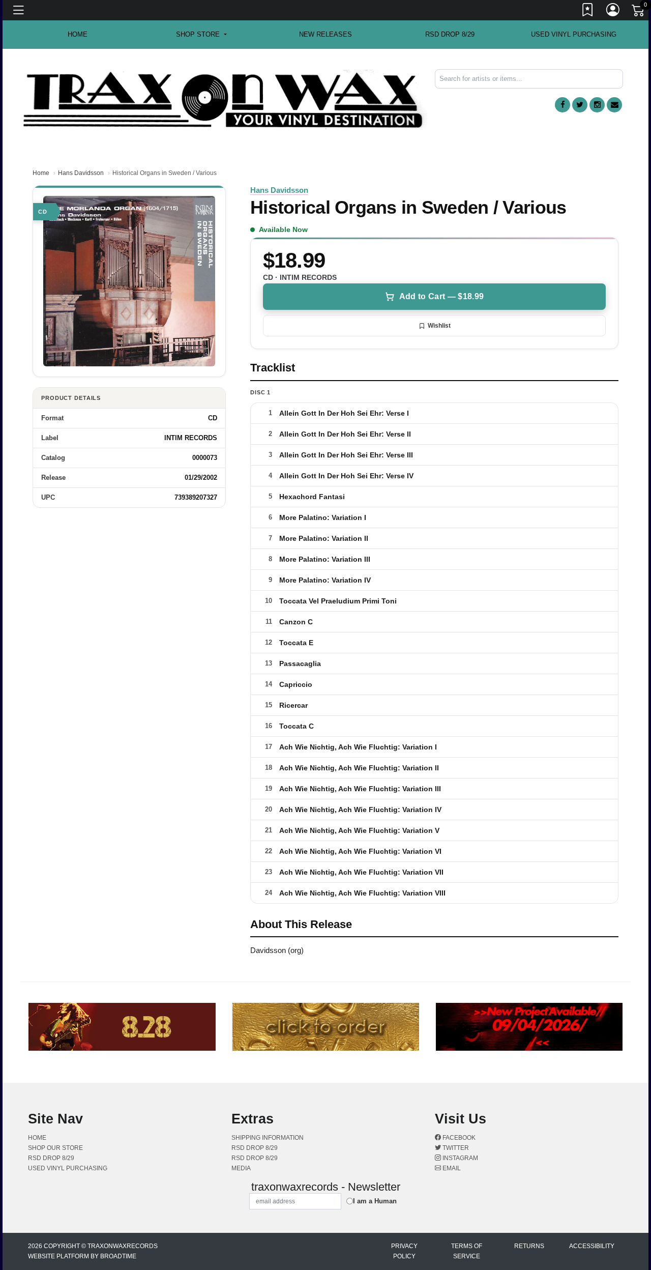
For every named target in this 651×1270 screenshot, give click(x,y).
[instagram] (597, 104)
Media (241, 1168)
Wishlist (439, 325)
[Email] (614, 104)
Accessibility (591, 1246)
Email (451, 1168)
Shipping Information (267, 1137)
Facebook (458, 1137)
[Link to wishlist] (588, 12)
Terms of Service (466, 1251)
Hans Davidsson (81, 173)
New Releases (325, 34)
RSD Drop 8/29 (450, 34)
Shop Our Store (55, 1147)
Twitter (455, 1147)
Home (41, 173)
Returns (529, 1246)
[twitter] (579, 104)
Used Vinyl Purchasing (573, 34)
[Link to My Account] (613, 12)
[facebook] (562, 104)
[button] (201, 34)
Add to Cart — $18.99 (441, 296)
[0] (638, 12)
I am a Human (375, 1201)
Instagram (459, 1158)
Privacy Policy (404, 1251)
